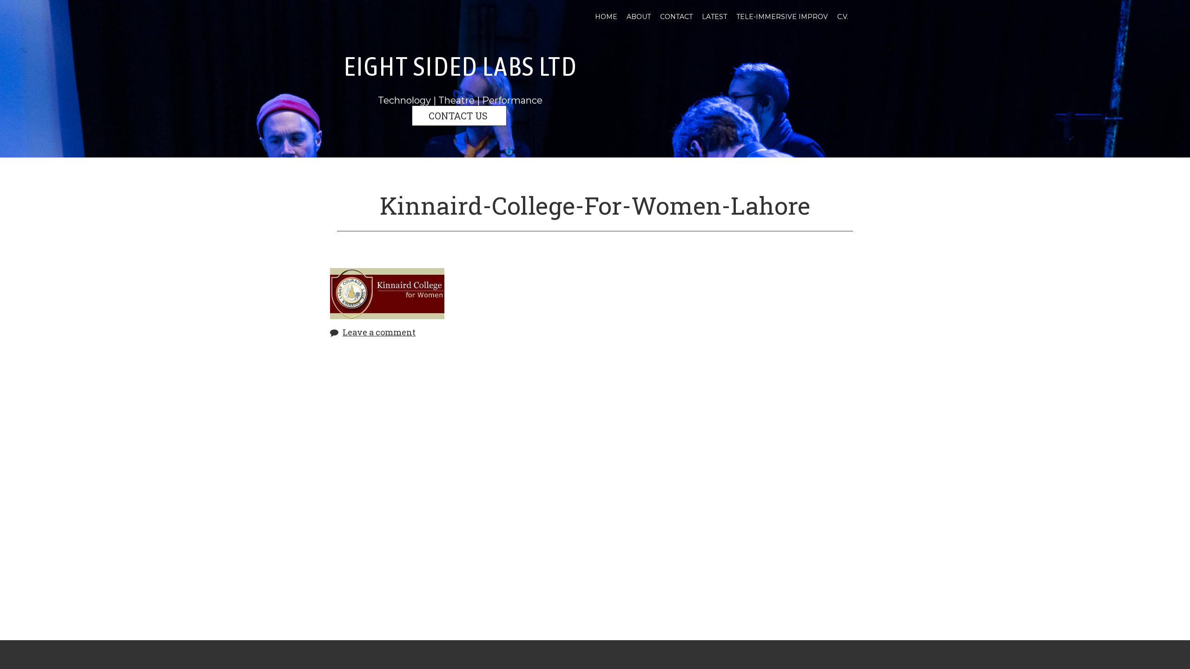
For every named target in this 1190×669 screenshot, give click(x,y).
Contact (676, 17)
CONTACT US (459, 116)
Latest (714, 17)
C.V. (842, 17)
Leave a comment (379, 332)
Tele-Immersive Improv (782, 17)
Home (606, 17)
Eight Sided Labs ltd (460, 66)
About (639, 17)
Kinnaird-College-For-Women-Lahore (595, 205)
